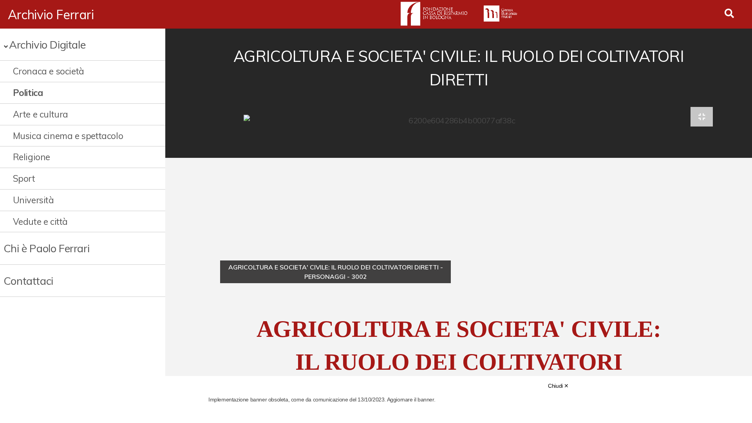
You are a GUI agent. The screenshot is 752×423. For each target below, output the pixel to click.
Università (33, 200)
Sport (24, 178)
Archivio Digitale (47, 44)
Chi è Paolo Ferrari (46, 248)
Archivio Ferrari (51, 14)
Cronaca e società (48, 71)
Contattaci (28, 280)
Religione (31, 157)
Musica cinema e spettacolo (68, 135)
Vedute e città (40, 221)
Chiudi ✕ (558, 386)
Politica (28, 92)
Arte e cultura (40, 114)
